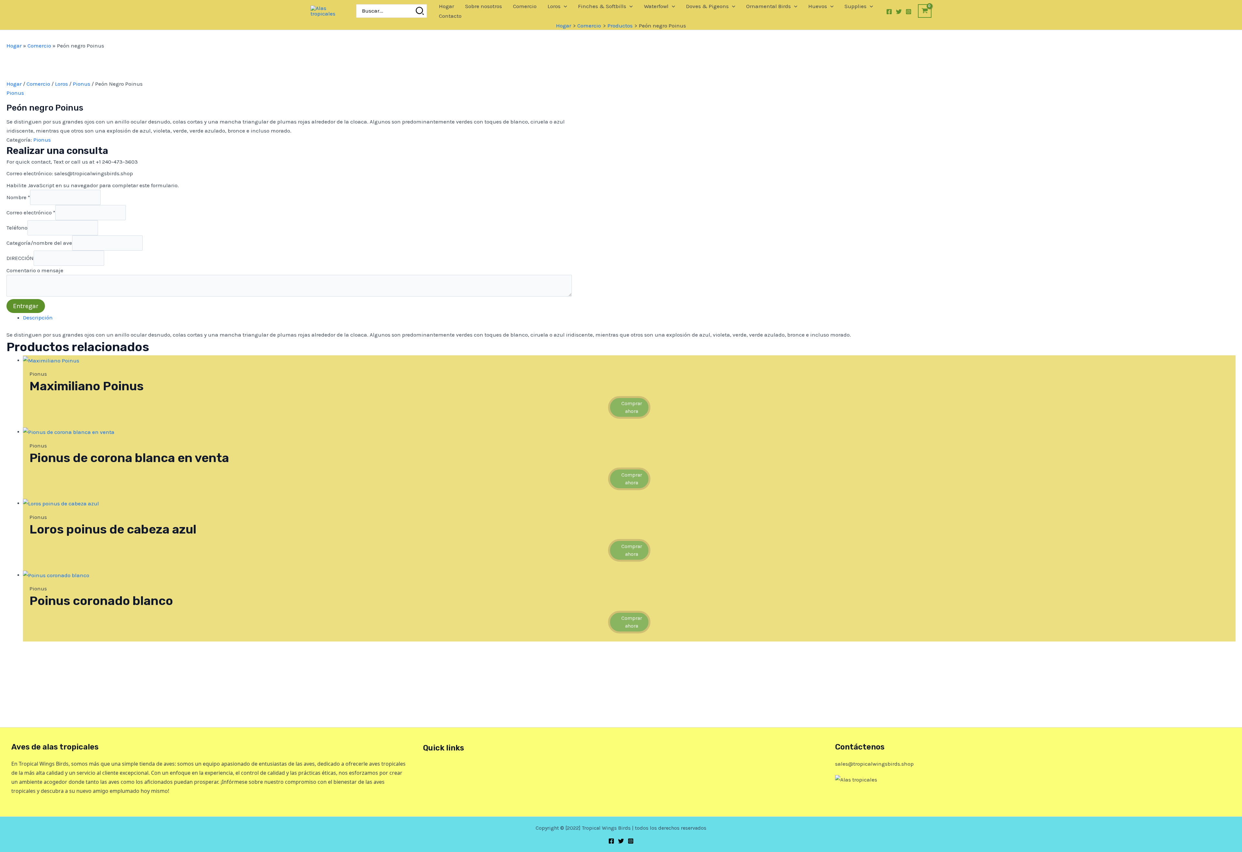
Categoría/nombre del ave (39, 243)
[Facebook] (889, 12)
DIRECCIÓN (20, 258)
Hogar (14, 45)
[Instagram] (908, 12)
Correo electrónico (30, 212)
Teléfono (16, 227)
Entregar (25, 306)
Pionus (81, 84)
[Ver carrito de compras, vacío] (925, 10)
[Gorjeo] (899, 12)
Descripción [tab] (38, 317)
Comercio (39, 45)
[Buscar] (420, 11)
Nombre (18, 197)
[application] (564, 6)
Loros (61, 84)
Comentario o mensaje (34, 270)
